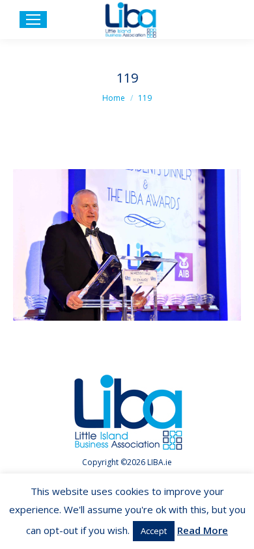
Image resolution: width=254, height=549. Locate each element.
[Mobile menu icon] (33, 19)
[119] (127, 245)
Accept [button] (154, 531)
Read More (202, 530)
